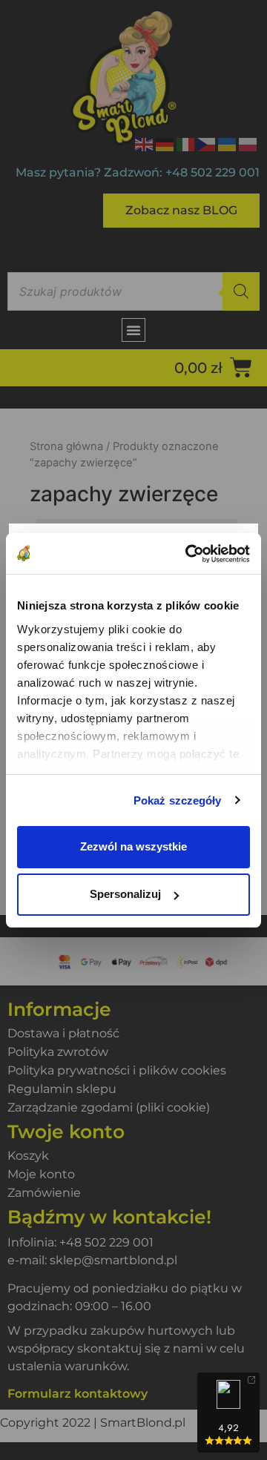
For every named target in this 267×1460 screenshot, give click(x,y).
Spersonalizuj (125, 894)
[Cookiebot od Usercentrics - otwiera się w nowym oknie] (188, 554)
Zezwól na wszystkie (133, 846)
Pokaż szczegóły (178, 800)
